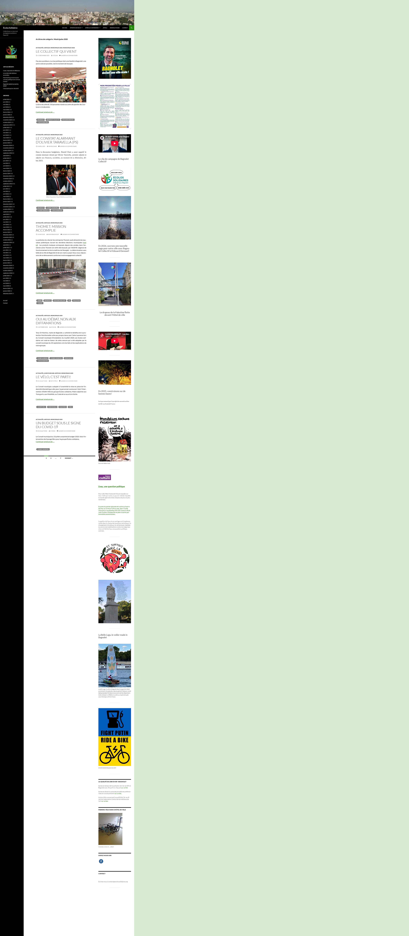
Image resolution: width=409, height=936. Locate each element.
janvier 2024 (6, 173)
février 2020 (6, 288)
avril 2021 (6, 255)
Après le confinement (92, 27)
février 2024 (6, 171)
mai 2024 (5, 163)
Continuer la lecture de (45, 112)
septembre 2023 (7, 183)
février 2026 (6, 112)
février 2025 (6, 140)
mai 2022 (5, 222)
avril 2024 (6, 166)
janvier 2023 (6, 201)
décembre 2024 (7, 145)
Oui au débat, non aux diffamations (56, 321)
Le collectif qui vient (56, 51)
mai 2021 (5, 252)
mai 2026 (5, 104)
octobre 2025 (7, 122)
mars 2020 (6, 286)
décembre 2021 (7, 235)
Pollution (76, 300)
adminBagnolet (53, 234)
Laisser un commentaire (69, 55)
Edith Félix (54, 381)
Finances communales (68, 207)
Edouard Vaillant (60, 300)
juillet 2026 (6, 99)
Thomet (40, 303)
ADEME (40, 300)
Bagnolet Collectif (53, 119)
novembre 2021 (7, 237)
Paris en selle (52, 407)
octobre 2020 (7, 270)
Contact (125, 27)
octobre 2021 (7, 240)
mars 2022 (6, 227)
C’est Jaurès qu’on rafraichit (11, 88)
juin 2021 (6, 250)
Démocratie (68, 358)
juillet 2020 (6, 275)
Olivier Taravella (43, 210)
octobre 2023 (7, 181)
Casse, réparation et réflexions (11, 70)
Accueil (64, 27)
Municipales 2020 (56, 48)
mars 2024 (6, 168)
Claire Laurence (43, 358)
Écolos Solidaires (10, 28)
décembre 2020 (7, 265)
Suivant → (69, 458)
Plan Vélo (63, 407)
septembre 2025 (7, 125)
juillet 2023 (6, 186)
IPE (69, 300)
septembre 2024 (7, 153)
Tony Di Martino (43, 122)
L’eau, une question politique (111, 486)
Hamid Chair (52, 146)
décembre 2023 (7, 176)
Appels (105, 27)
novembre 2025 (7, 120)
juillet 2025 (6, 127)
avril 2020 (6, 283)
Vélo (70, 407)
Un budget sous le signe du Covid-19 (58, 425)
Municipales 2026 (69, 48)
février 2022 (6, 229)
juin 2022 (6, 219)
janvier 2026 (6, 114)
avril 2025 (6, 135)
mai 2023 (5, 191)
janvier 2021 (6, 263)
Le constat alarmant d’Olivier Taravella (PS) (57, 140)
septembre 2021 (7, 242)
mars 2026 (6, 109)
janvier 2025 (6, 143)
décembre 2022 (7, 204)
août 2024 (6, 155)
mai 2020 (5, 280)
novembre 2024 (7, 148)
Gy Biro (52, 431)
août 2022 (6, 214)
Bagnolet (41, 119)
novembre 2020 (7, 268)
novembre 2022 (7, 206)
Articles (47, 48)
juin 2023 (6, 189)
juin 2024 (6, 160)
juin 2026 (6, 102)
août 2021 (6, 245)
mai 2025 (5, 132)
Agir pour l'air (49, 373)
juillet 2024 (6, 158)
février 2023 (6, 199)
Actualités (40, 48)
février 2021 (6, 260)
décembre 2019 (7, 293)
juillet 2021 (6, 247)
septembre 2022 (7, 212)
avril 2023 (6, 194)
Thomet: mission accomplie (51, 228)
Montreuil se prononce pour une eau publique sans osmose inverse (11, 79)
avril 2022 (6, 224)
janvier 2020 (6, 291)
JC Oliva (55, 55)
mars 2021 (6, 258)
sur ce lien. (118, 793)
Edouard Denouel (68, 119)
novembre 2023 (7, 178)
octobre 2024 (7, 150)
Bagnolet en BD (115, 27)
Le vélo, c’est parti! (53, 377)
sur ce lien (124, 788)
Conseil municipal (52, 207)
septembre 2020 (7, 273)
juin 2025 (6, 130)
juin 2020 (6, 278)
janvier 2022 (6, 232)
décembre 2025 (7, 117)
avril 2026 (6, 107)
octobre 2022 (7, 209)
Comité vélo (41, 407)
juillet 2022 (6, 217)
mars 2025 (6, 137)
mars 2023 (6, 196)
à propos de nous (75, 27)
